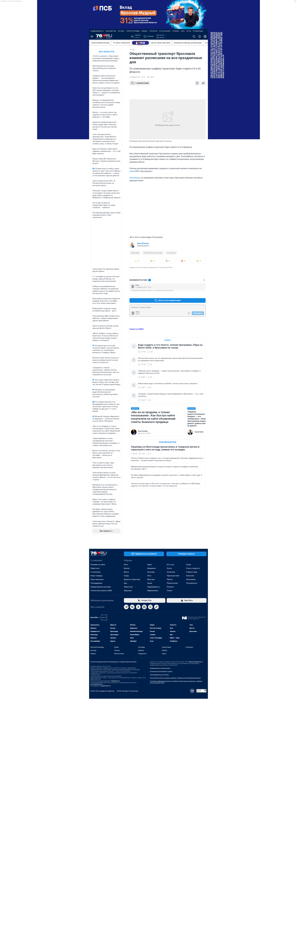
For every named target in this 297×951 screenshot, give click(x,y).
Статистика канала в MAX (101, 591)
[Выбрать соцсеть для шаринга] (203, 83)
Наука (149, 583)
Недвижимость (97, 31)
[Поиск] (194, 36)
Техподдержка (96, 583)
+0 (196, 295)
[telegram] (126, 607)
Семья (169, 591)
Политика (171, 572)
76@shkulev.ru (115, 681)
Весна (126, 572)
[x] (150, 607)
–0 (203, 295)
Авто (126, 565)
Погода (121, 31)
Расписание (171, 253)
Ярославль (135, 253)
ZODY (183, 31)
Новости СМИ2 (136, 329)
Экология (190, 576)
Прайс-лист (95, 568)
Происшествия (173, 576)
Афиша (144, 31)
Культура (151, 572)
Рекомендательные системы (159, 675)
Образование (152, 591)
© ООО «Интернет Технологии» (127, 691)
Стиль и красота (193, 568)
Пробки (176, 31)
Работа (170, 579)
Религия (170, 587)
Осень (169, 568)
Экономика (190, 579)
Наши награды (96, 576)
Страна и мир (191, 572)
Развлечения (172, 583)
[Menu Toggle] (92, 36)
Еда (125, 583)
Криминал (151, 568)
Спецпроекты (191, 583)
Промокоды (198, 31)
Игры (189, 31)
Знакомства (111, 31)
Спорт (188, 565)
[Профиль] (205, 36)
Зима (149, 565)
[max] (144, 607)
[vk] (132, 607)
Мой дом (151, 579)
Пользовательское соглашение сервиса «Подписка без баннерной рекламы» (175, 678)
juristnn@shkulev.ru (96, 684)
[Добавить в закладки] (197, 83)
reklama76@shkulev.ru (196, 662)
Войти (138, 314)
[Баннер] (140, 43)
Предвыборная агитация (100, 587)
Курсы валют (165, 31)
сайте (132, 171)
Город (126, 576)
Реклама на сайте (97, 565)
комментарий (142, 83)
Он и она (170, 565)
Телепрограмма (133, 31)
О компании (95, 572)
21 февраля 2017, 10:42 (137, 77)
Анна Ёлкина (143, 243)
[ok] (138, 607)
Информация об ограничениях (160, 668)
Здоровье (128, 591)
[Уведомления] (199, 36)
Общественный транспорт (153, 253)
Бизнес (127, 568)
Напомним (134, 177)
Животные (128, 587)
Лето (149, 576)
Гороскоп (153, 31)
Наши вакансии (96, 579)
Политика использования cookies (161, 671)
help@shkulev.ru (106, 686)
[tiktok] (156, 607)
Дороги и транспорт (132, 579)
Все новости (106, 51)
